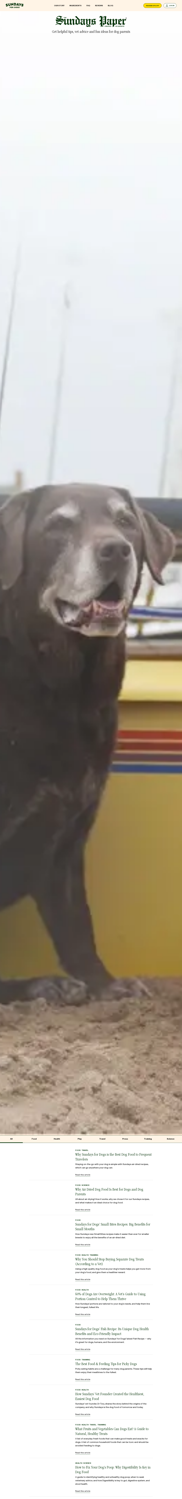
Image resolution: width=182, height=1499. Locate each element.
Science (86, 1185)
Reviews (99, 5)
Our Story (59, 5)
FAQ (88, 5)
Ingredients (75, 5)
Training (94, 1255)
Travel (85, 1150)
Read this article (82, 1174)
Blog (110, 5)
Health (85, 1255)
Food (78, 1150)
